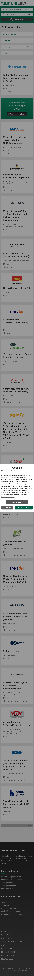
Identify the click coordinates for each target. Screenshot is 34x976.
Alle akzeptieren (23, 507)
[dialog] (17, 488)
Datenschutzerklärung (8, 497)
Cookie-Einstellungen (17, 502)
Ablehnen (7, 507)
